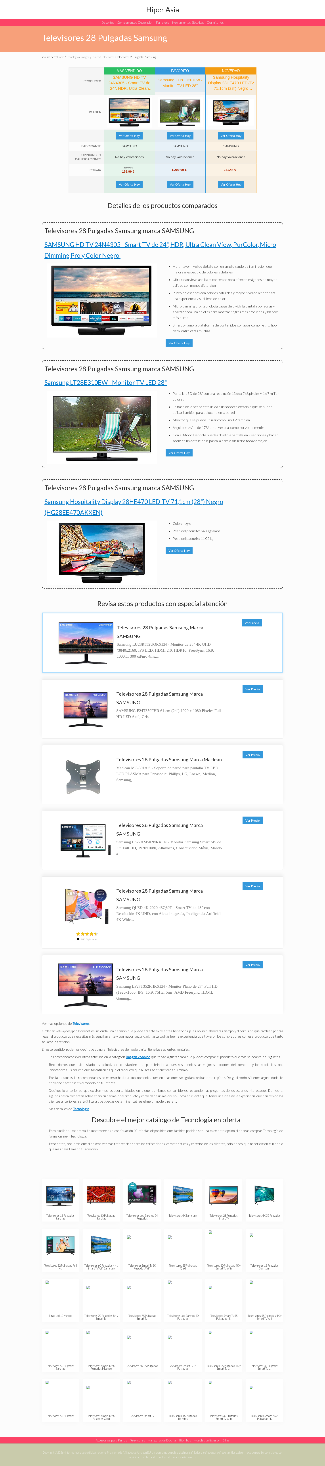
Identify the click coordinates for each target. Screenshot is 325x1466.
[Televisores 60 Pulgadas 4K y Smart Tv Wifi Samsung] (101, 1245)
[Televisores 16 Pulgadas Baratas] (60, 1195)
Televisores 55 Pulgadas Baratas (60, 1367)
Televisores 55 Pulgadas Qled (183, 1267)
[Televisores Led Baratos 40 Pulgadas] (183, 1295)
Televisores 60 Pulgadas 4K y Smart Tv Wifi (224, 1267)
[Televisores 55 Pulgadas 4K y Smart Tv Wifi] (264, 1295)
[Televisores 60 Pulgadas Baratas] (101, 1195)
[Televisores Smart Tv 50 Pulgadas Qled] (101, 1396)
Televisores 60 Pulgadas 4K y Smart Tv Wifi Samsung (101, 1267)
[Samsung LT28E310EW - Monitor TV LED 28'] (180, 112)
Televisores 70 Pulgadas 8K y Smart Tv (101, 1317)
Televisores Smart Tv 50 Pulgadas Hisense (101, 1367)
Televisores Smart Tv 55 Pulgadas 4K (223, 1317)
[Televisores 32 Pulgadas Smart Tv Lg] (264, 1346)
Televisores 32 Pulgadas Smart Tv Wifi (224, 1417)
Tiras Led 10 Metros (60, 1315)
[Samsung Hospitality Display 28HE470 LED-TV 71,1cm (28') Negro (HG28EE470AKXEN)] (231, 112)
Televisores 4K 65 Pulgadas (142, 1366)
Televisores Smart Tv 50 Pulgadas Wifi (142, 1267)
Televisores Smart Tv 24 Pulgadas (183, 1367)
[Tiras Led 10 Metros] (60, 1295)
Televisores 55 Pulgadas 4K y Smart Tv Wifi (264, 1317)
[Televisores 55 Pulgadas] (60, 1396)
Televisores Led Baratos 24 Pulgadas (142, 1217)
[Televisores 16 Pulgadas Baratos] (183, 1396)
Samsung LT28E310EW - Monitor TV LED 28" (105, 382)
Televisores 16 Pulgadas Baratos (183, 1417)
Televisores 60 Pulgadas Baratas (101, 1217)
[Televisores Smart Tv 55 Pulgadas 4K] (224, 1295)
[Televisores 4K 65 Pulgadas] (142, 1346)
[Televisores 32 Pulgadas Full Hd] (60, 1245)
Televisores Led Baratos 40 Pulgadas (183, 1317)
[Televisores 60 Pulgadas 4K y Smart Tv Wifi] (224, 1245)
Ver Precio (252, 623)
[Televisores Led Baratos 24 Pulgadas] (142, 1195)
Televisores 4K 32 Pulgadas (265, 1215)
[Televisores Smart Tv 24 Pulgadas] (183, 1346)
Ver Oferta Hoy (129, 135)
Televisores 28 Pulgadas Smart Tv (224, 1217)
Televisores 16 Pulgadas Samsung (264, 1267)
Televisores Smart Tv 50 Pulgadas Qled (101, 1417)
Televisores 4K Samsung (183, 1215)
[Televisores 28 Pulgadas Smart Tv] (224, 1195)
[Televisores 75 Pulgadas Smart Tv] (142, 1295)
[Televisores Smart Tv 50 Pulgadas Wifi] (142, 1245)
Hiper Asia (162, 9)
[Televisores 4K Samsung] (183, 1195)
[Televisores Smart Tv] (142, 1396)
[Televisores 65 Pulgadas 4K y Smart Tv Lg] (224, 1346)
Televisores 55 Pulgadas (60, 1416)
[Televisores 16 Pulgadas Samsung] (264, 1245)
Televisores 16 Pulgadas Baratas (60, 1217)
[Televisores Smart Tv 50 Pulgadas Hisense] (101, 1346)
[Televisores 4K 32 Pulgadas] (264, 1195)
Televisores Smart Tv (142, 1416)
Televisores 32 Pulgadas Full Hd (60, 1267)
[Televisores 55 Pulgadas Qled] (183, 1245)
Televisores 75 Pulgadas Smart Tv (142, 1317)
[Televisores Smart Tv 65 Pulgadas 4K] (264, 1396)
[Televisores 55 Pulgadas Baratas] (60, 1346)
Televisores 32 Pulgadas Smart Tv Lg (264, 1367)
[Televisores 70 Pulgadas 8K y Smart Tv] (101, 1295)
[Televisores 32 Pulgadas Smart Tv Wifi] (224, 1396)
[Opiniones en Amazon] (87, 934)
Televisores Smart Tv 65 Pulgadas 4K (264, 1417)
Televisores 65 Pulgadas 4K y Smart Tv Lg (224, 1367)
